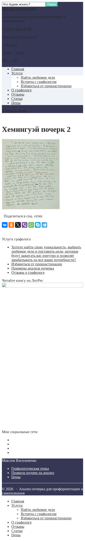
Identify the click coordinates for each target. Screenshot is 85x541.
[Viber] (24, 225)
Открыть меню (14, 111)
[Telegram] (44, 225)
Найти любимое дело (38, 77)
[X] (18, 225)
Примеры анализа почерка (32, 268)
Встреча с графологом (38, 82)
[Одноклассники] (11, 225)
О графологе (21, 90)
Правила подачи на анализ (32, 473)
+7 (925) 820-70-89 (16, 29)
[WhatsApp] (31, 225)
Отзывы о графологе (28, 272)
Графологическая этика (30, 468)
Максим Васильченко (19, 9)
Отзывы (17, 94)
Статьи (17, 99)
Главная (17, 69)
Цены (16, 103)
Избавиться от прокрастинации (46, 86)
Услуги (17, 73)
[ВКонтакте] (5, 225)
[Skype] (38, 225)
